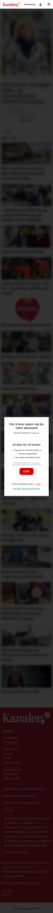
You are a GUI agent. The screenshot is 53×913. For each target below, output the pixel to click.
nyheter (7, 132)
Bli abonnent (30, 4)
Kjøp (26, 471)
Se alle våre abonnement (26, 488)
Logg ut (7, 894)
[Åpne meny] (49, 4)
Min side (7, 891)
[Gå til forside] (11, 4)
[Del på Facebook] (22, 120)
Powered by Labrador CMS (26, 908)
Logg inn (41, 4)
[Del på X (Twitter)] (26, 120)
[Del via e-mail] (31, 120)
